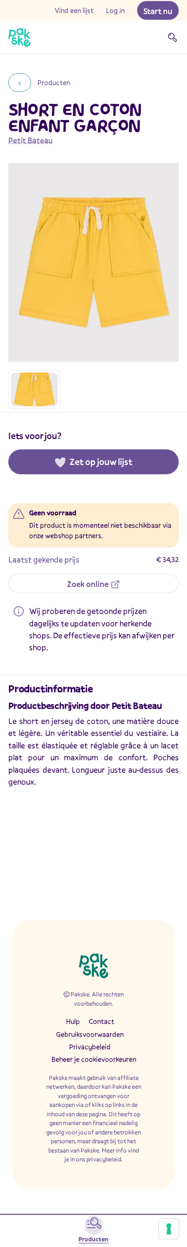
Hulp (73, 1021)
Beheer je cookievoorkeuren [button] (93, 1059)
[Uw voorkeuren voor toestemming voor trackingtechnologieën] (169, 1229)
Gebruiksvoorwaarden (90, 1034)
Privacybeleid (90, 1046)
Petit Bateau (30, 140)
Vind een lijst (74, 10)
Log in (115, 10)
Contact (101, 1021)
